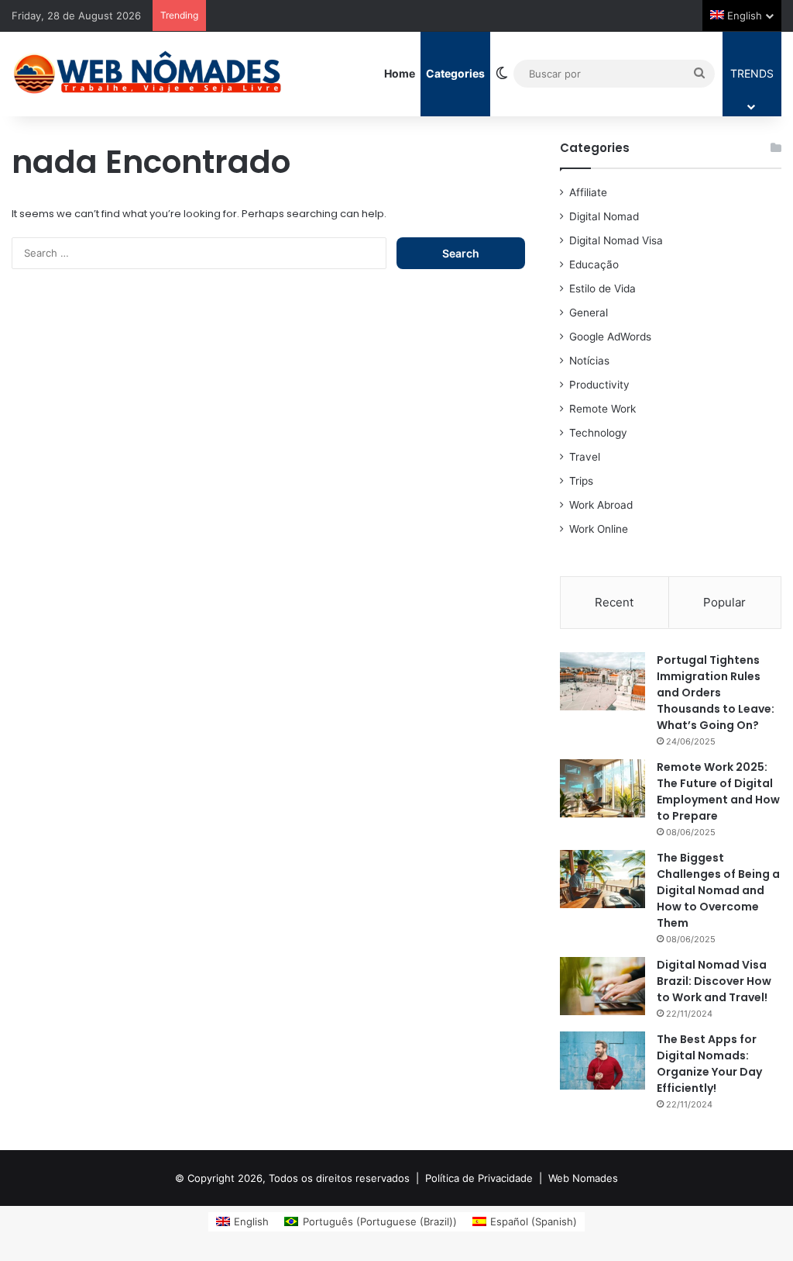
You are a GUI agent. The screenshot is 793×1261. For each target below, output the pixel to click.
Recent (614, 602)
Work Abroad (601, 505)
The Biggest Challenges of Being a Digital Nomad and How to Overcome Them (718, 890)
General (588, 312)
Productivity (599, 384)
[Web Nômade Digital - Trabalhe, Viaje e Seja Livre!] (147, 74)
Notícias (589, 360)
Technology (598, 433)
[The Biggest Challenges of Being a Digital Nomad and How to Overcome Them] (602, 879)
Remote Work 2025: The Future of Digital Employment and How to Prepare (718, 791)
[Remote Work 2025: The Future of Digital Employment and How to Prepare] (602, 788)
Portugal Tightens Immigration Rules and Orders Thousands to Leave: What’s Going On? (715, 692)
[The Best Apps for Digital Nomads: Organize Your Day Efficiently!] (602, 1060)
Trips (581, 481)
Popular (724, 602)
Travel (584, 457)
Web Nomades (583, 1178)
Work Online (598, 529)
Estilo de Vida (602, 288)
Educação (594, 264)
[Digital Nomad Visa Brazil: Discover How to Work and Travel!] (602, 986)
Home (399, 73)
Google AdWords (610, 336)
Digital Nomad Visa (616, 240)
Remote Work (602, 408)
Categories (455, 73)
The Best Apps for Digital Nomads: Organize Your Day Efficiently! (709, 1063)
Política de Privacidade (479, 1178)
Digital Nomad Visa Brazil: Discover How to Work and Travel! (714, 981)
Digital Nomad (604, 216)
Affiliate (588, 192)
